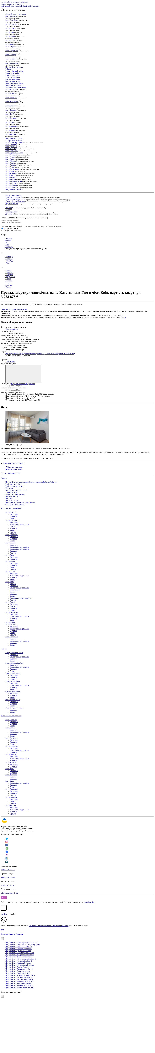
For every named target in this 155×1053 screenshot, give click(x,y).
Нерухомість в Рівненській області (18, 971)
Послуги (11, 2)
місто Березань (11, 16)
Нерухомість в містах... (14, 67)
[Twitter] (6, 839)
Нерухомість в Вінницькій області (18, 949)
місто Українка (11, 118)
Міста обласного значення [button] (15, 14)
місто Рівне (9, 167)
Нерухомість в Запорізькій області (18, 957)
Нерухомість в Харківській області (18, 977)
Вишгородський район (14, 83)
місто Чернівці (11, 185)
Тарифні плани (11, 492)
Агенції (8, 271)
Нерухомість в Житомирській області (19, 953)
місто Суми (9, 171)
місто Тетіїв (9, 114)
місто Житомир (11, 149)
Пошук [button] (3, 4)
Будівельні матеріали (13, 197)
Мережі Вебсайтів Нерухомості (23, 384)
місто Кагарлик (11, 98)
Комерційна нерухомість (19, 524)
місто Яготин (10, 134)
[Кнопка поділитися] (2, 253)
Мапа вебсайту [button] (14, 473)
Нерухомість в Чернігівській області (19, 987)
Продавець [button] (5, 360)
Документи (9, 214)
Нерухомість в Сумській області (17, 973)
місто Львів (9, 159)
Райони (4, 649)
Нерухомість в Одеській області (17, 967)
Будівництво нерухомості (15, 200)
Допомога (5, 473)
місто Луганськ (11, 155)
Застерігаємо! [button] (22, 309)
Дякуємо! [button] (4, 309)
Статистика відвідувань (14, 504)
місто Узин (9, 122)
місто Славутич (11, 59)
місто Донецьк (11, 147)
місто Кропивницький (14, 153)
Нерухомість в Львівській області (18, 963)
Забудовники (10, 277)
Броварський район (13, 75)
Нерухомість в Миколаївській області (19, 965)
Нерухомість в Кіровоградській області (20, 959)
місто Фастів (10, 36)
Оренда (8, 287)
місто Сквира (10, 106)
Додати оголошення (14, 4)
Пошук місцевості (11, 228)
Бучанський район (12, 77)
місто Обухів (10, 47)
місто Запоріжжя (11, 151)
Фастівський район (12, 79)
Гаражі (8, 279)
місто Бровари (10, 28)
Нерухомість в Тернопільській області (20, 975)
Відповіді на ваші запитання (16, 490)
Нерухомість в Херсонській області (19, 979)
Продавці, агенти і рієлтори (20, 598)
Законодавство (11, 212)
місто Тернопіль (11, 173)
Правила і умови (21, 2)
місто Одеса (10, 163)
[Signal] (6, 852)
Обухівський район (12, 81)
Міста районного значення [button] (15, 87)
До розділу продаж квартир (13, 463)
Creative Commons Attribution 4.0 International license (48, 926)
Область (8, 240)
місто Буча (9, 32)
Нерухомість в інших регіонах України (20, 502)
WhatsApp (9, 261)
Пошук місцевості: (8, 218)
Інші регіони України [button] (13, 141)
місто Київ (9, 45)
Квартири (9, 247)
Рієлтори (8, 285)
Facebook (8, 259)
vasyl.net (4, 914)
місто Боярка (10, 94)
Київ (7, 245)
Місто (7, 243)
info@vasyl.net (89, 902)
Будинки (8, 281)
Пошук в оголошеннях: (10, 220)
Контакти (4, 2)
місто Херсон (10, 179)
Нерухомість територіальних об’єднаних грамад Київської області (31, 482)
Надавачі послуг (11, 204)
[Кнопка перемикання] (2, 8)
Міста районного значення (11, 716)
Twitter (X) (9, 257)
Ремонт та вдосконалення (15, 202)
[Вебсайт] (6, 859)
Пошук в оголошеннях (12, 231)
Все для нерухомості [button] (13, 195)
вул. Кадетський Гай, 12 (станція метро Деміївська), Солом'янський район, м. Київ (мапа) (40, 354)
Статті (7, 210)
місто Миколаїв (11, 161)
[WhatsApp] (7, 849)
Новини (8, 208)
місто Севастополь (12, 169)
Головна (4, 478)
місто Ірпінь (10, 40)
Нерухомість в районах (14, 85)
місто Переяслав (11, 51)
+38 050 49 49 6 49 (8, 870)
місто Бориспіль (11, 24)
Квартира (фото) (11, 329)
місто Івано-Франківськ (14, 143)
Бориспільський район (14, 73)
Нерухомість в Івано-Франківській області (21, 942)
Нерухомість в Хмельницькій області (19, 981)
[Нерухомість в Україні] (4, 823)
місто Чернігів (10, 187)
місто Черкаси (10, 183)
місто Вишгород (11, 126)
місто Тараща (10, 110)
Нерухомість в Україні (14, 190)
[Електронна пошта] (6, 862)
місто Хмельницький (13, 181)
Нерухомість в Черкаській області (18, 983)
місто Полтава (10, 165)
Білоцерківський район (14, 71)
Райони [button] (8, 69)
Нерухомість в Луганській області (18, 961)
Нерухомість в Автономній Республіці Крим (22, 945)
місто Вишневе (11, 130)
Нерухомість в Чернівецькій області (19, 985)
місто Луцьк (10, 157)
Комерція (9, 275)
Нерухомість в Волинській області (18, 947)
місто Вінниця (11, 145)
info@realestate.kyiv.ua (9, 893)
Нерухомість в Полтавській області (19, 969)
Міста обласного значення (11, 508)
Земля (7, 283)
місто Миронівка (11, 102)
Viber (7, 263)
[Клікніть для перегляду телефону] (23, 374)
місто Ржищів (10, 55)
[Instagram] (6, 843)
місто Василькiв (11, 63)
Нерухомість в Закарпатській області (19, 955)
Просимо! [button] (12, 309)
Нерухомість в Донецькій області (18, 951)
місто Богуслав (11, 89)
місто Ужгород (11, 175)
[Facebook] (6, 846)
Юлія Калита (10, 362)
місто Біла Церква (12, 20)
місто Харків (10, 177)
